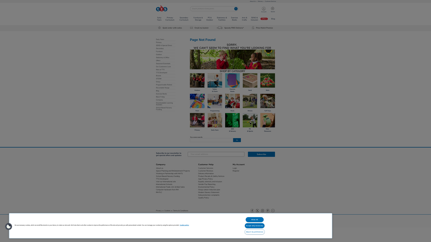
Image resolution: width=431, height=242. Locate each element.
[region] (170, 225)
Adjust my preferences (254, 232)
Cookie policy (184, 225)
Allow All (254, 220)
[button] (8, 226)
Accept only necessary (254, 226)
